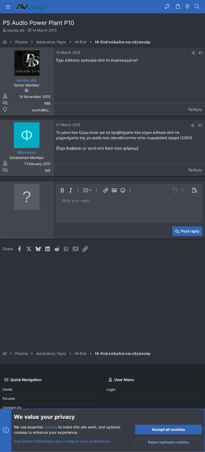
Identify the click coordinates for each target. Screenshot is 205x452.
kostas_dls (16, 30)
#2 (200, 125)
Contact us (12, 407)
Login (111, 389)
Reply (197, 109)
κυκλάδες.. (41, 110)
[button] (8, 7)
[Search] (197, 7)
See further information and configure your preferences (62, 441)
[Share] (193, 52)
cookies (50, 427)
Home (8, 389)
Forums (9, 398)
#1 (200, 53)
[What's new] (187, 7)
